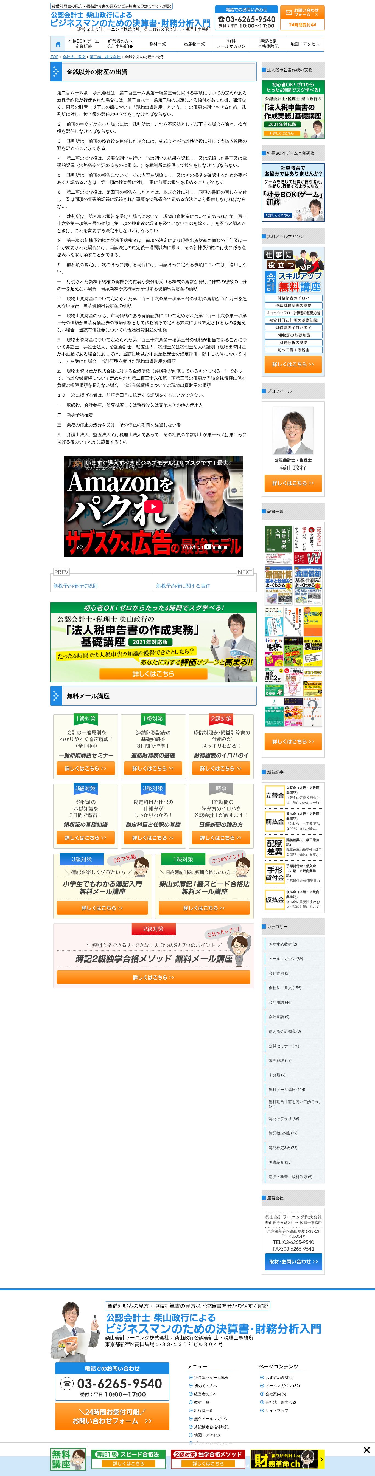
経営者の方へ (205, 1394)
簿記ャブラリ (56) (284, 1118)
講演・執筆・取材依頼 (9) (290, 1176)
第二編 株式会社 (105, 56)
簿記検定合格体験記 (268, 43)
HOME (57, 44)
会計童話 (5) (279, 1016)
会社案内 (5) (279, 973)
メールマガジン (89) (286, 958)
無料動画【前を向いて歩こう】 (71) (296, 1104)
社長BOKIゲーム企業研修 (83, 43)
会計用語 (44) (280, 1002)
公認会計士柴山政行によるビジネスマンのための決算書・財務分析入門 (130, 15)
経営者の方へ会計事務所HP (120, 43)
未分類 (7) (277, 1075)
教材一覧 (157, 43)
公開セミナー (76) (284, 1045)
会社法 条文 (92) (280, 1402)
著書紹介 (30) (280, 1162)
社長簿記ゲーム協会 (211, 1377)
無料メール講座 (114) (287, 1089)
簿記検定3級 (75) (283, 1147)
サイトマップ (277, 1410)
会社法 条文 (74, 56)
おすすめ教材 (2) (283, 944)
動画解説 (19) (280, 1060)
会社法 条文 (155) (285, 987)
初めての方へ (205, 1385)
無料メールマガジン (231, 43)
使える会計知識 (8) (285, 1031)
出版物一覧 (194, 43)
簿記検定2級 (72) (283, 1133)
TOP (54, 56)
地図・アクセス (305, 43)
